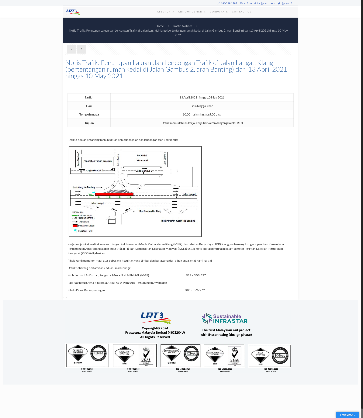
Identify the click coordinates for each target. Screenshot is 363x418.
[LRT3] (74, 11)
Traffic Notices (182, 26)
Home (160, 26)
